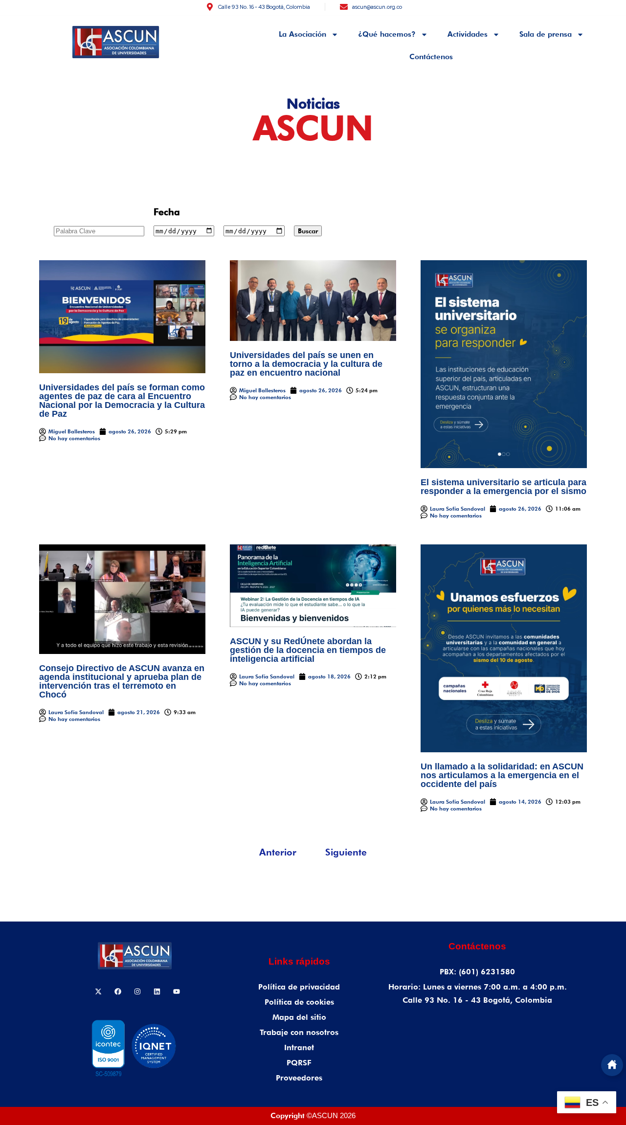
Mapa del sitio (299, 1017)
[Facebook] (118, 991)
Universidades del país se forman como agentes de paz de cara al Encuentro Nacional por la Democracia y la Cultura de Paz (122, 400)
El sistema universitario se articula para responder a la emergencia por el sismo (503, 486)
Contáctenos (431, 56)
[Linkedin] (157, 991)
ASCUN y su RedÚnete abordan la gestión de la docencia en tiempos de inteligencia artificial (308, 650)
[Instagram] (137, 991)
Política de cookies (299, 1002)
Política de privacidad (299, 986)
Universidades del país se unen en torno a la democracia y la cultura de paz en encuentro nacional (306, 364)
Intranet (299, 1047)
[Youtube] (176, 991)
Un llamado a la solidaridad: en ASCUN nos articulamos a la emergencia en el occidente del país (502, 775)
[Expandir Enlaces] (612, 1065)
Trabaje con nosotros (299, 1032)
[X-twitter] (98, 991)
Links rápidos (299, 961)
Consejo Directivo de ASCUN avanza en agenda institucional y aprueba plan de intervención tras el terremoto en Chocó (121, 681)
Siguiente (346, 852)
